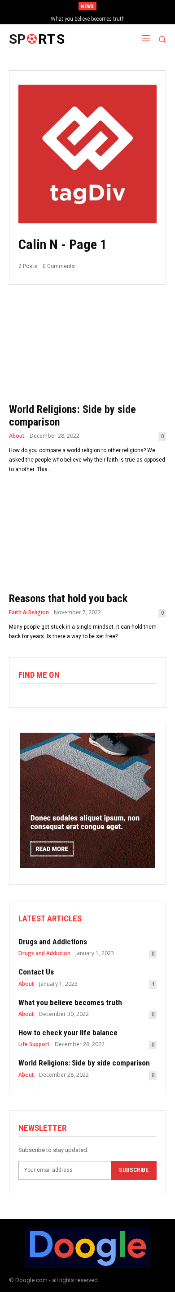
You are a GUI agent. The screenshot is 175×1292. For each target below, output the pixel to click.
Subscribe (134, 1170)
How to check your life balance (96, 19)
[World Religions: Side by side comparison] (87, 347)
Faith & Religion (29, 612)
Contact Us (36, 971)
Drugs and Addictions (52, 941)
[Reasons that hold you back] (87, 537)
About (17, 436)
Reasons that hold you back (68, 598)
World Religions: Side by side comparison (84, 1062)
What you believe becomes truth (70, 1002)
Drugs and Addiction (44, 953)
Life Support (34, 1044)
